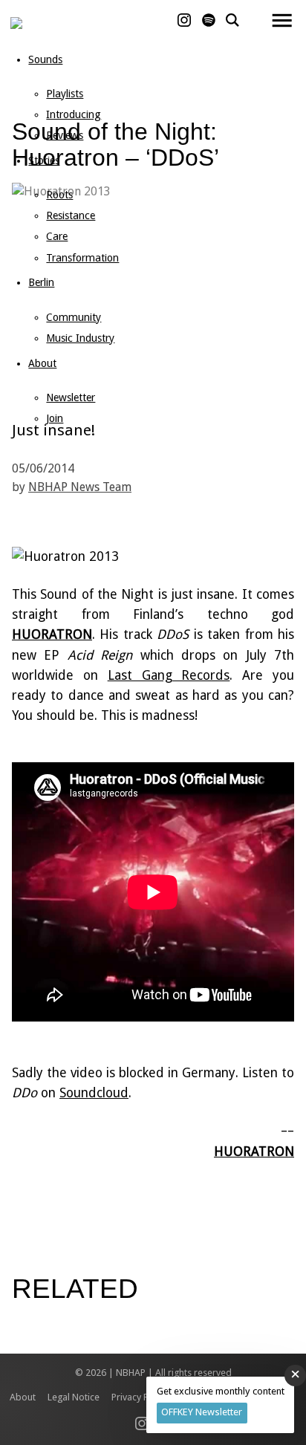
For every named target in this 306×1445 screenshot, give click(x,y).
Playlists (64, 94)
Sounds (45, 59)
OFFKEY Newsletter (201, 1412)
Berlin (41, 282)
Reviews (64, 135)
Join (54, 418)
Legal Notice (74, 1397)
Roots (59, 195)
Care (57, 236)
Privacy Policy (139, 1397)
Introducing (73, 114)
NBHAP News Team (79, 487)
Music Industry (80, 338)
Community (73, 317)
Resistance (70, 215)
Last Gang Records (169, 675)
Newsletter (70, 397)
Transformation (82, 258)
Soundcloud (93, 1092)
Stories (43, 160)
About (42, 363)
